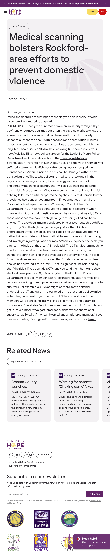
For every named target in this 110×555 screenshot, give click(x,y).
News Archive (19, 26)
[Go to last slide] (4, 3)
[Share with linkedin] (43, 334)
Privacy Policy (14, 465)
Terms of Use (29, 465)
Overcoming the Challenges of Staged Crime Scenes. (55, 3)
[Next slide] (105, 3)
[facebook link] (10, 455)
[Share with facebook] (36, 334)
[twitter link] (24, 455)
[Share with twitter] (29, 334)
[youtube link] (31, 455)
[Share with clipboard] (50, 334)
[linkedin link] (17, 455)
